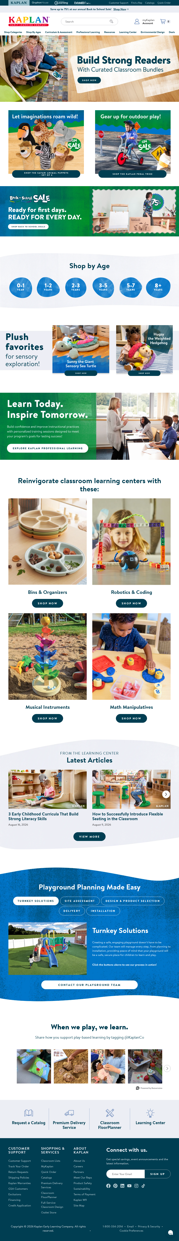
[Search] (111, 21)
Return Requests (18, 1172)
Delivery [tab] (71, 911)
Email (130, 1226)
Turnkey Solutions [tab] (36, 901)
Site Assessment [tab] (80, 901)
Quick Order (164, 3)
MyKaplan (47, 1166)
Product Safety (83, 1183)
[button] (144, 21)
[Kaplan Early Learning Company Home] (29, 21)
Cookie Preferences (131, 1230)
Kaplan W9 (80, 1200)
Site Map (79, 1205)
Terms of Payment (84, 1194)
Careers (78, 1166)
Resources (109, 32)
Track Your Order (18, 1166)
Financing (14, 1200)
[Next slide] (166, 794)
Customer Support (118, 3)
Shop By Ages (33, 32)
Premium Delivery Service (70, 1125)
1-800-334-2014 (113, 1226)
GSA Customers (18, 1189)
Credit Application (19, 1205)
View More (92, 836)
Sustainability (82, 1189)
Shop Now (119, 9)
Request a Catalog (28, 1122)
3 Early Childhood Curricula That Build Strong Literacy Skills (43, 816)
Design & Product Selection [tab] (133, 901)
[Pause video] (97, 228)
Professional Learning (88, 32)
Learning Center (128, 32)
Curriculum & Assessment (58, 32)
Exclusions (14, 1194)
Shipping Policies (18, 1177)
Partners (79, 1172)
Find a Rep (136, 3)
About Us (79, 1161)
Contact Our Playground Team (89, 985)
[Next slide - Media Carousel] (167, 1068)
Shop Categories (13, 32)
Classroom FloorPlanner (112, 1125)
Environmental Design (153, 32)
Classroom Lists (50, 1161)
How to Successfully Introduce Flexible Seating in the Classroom (127, 816)
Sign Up (157, 1174)
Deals (172, 32)
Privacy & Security (149, 1226)
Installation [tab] (103, 911)
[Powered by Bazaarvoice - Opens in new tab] (149, 1088)
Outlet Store (48, 1212)
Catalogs (150, 3)
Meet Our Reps (83, 1177)
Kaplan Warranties (19, 1183)
